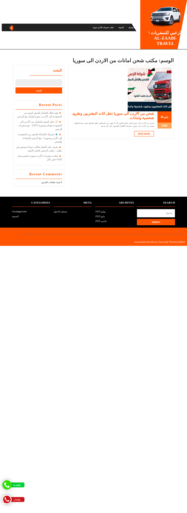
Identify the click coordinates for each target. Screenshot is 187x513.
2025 (164, 125)
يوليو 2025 (100, 211)
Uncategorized (19, 211)
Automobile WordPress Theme (149, 241)
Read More (142, 134)
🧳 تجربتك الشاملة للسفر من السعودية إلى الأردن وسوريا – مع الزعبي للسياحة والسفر (40, 137)
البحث (57, 70)
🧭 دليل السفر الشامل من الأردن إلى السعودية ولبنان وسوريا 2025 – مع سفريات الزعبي (40, 125)
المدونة (121, 27)
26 (162, 117)
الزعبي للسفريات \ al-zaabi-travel (165, 38)
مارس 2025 (101, 220)
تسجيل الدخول (60, 211)
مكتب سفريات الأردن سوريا (103, 27)
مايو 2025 (100, 216)
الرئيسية (132, 27)
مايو (166, 117)
